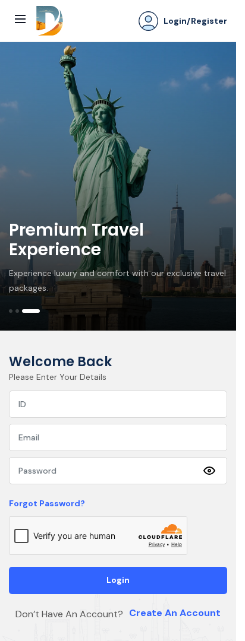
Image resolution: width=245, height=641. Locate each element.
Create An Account (175, 613)
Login (118, 580)
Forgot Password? (47, 503)
